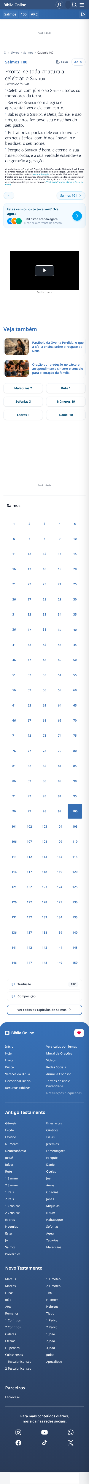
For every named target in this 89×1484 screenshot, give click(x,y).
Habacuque (54, 1220)
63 (44, 705)
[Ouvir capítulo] (82, 14)
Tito (49, 1293)
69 (59, 720)
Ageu (50, 1233)
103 (44, 826)
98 (44, 811)
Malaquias (53, 1247)
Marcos (10, 1286)
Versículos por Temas (61, 1046)
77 (29, 751)
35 (75, 614)
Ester (9, 1233)
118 (44, 872)
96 (14, 811)
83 (44, 766)
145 (75, 947)
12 (29, 554)
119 (59, 872)
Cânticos (52, 1130)
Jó (6, 1240)
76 (14, 751)
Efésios (10, 1341)
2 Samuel (12, 1185)
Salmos (28, 52)
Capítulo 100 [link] (45, 52)
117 (29, 872)
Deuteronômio (15, 1151)
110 (75, 841)
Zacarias (52, 1240)
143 (44, 947)
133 (44, 917)
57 (29, 690)
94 (59, 796)
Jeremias (52, 1144)
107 (29, 841)
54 (59, 675)
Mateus (10, 1279)
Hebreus (52, 1306)
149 (59, 963)
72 (29, 735)
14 (59, 554)
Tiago (50, 1313)
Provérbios (13, 1254)
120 (75, 872)
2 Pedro (51, 1327)
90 (75, 781)
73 (44, 735)
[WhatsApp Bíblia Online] (70, 1432)
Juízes (9, 1164)
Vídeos (51, 1060)
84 (59, 766)
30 (75, 599)
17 (29, 569)
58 (44, 690)
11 (14, 554)
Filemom (52, 1300)
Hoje (8, 1053)
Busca (9, 1067)
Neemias (11, 1226)
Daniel (51, 1164)
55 (75, 675)
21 (14, 584)
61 (14, 705)
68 (44, 720)
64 (59, 705)
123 (44, 887)
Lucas (9, 1293)
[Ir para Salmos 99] (9, 195)
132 (29, 917)
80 (75, 751)
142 (29, 947)
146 (14, 963)
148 (44, 963)
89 (59, 781)
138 (44, 932)
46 (14, 660)
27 (29, 599)
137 (29, 932)
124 (59, 887)
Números (12, 1144)
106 (14, 841)
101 (14, 826)
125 (75, 887)
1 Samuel (12, 1178)
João (8, 1300)
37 (29, 630)
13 (44, 554)
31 (14, 614)
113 (44, 857)
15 (75, 554)
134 (59, 917)
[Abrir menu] (82, 5)
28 (44, 599)
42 (29, 645)
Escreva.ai (12, 1397)
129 (59, 902)
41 (14, 645)
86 (14, 781)
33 (44, 614)
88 (44, 781)
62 (29, 705)
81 (14, 766)
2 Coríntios (13, 1327)
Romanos (12, 1313)
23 (44, 584)
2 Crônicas (12, 1213)
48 (44, 660)
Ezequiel (52, 1158)
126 (14, 902)
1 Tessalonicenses (18, 1361)
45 (75, 645)
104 (59, 826)
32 (29, 614)
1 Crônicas (12, 1206)
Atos (8, 1306)
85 (75, 766)
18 (44, 569)
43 (44, 645)
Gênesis (11, 1123)
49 (59, 660)
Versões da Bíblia (17, 1074)
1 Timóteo (53, 1279)
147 (29, 963)
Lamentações (55, 1151)
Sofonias (52, 1226)
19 (59, 569)
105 (75, 826)
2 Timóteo (53, 1286)
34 (59, 614)
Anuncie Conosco (58, 1074)
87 (29, 781)
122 (29, 887)
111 (14, 857)
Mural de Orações (59, 1053)
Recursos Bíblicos (17, 1088)
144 (59, 947)
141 (14, 947)
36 (14, 629)
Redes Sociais (56, 1067)
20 (75, 569)
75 (75, 735)
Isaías (50, 1137)
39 (59, 630)
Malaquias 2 (23, 388)
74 (59, 735)
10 (75, 539)
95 (75, 796)
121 (14, 887)
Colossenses (14, 1355)
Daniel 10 (66, 415)
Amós (50, 1185)
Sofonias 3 (23, 401)
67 (29, 720)
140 (75, 932)
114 (59, 857)
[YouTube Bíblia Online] (44, 1432)
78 (44, 751)
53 (44, 675)
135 (75, 917)
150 (75, 963)
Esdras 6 (23, 415)
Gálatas (10, 1334)
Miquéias (53, 1206)
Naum (50, 1213)
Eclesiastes (54, 1123)
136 (14, 932)
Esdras (10, 1220)
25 (75, 584)
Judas (50, 1355)
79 (59, 751)
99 (59, 811)
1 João (50, 1334)
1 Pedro (51, 1320)
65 (75, 705)
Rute (8, 1171)
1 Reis (9, 1192)
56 (14, 690)
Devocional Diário (17, 1081)
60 (75, 690)
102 (29, 826)
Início (9, 1046)
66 (14, 720)
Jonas (50, 1199)
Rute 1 (66, 388)
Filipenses (12, 1348)
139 (59, 932)
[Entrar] (59, 5)
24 (59, 584)
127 (29, 902)
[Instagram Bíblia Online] (18, 1432)
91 (14, 796)
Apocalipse (54, 1361)
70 (75, 720)
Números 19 (66, 401)
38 (44, 629)
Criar (64, 62)
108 (44, 841)
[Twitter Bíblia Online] (70, 1442)
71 (14, 735)
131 (14, 917)
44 (59, 645)
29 (59, 599)
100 (24, 14)
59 (59, 690)
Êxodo (9, 1130)
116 (14, 872)
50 (75, 660)
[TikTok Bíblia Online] (44, 1442)
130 (75, 902)
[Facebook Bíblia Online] (18, 1442)
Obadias (52, 1192)
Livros (15, 52)
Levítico (10, 1137)
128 (44, 902)
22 (29, 584)
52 (29, 675)
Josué (9, 1158)
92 (29, 796)
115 (75, 857)
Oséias (51, 1171)
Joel (48, 1178)
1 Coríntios (13, 1320)
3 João (50, 1348)
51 (14, 675)
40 (75, 630)
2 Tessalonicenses (18, 1368)
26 (14, 599)
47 (29, 660)
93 (44, 796)
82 (29, 766)
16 (14, 569)
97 (29, 811)
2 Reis (9, 1199)
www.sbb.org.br (41, 174)
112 (29, 857)
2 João (50, 1341)
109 (59, 841)
